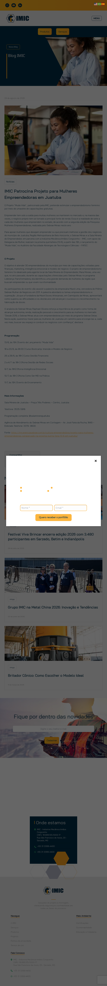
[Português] (99, 3)
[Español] (103, 3)
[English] (96, 3)
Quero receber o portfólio (53, 517)
